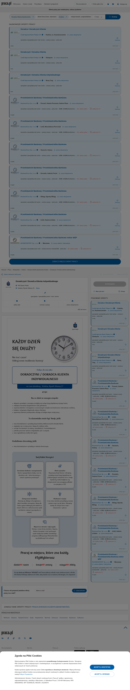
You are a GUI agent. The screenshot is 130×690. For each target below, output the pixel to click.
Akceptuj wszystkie (102, 667)
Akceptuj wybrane (102, 674)
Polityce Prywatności (25, 674)
